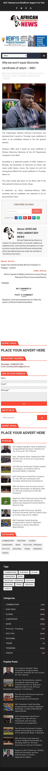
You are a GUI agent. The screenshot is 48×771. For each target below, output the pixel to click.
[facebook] (17, 8)
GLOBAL (14, 76)
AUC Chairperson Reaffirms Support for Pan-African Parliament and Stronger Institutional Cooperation (29, 479)
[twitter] (21, 8)
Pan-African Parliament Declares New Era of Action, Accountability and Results (29, 696)
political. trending (33, 545)
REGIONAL (17, 549)
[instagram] (26, 8)
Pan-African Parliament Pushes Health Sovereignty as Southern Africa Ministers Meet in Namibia (29, 469)
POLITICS (36, 76)
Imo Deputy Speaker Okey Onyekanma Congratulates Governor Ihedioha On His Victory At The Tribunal (29, 449)
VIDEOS (5, 553)
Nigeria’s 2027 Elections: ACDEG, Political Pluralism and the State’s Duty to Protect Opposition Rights (30, 512)
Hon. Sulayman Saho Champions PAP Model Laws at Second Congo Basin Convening (29, 459)
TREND (27, 549)
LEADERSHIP (22, 76)
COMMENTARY (8, 541)
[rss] (31, 8)
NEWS (30, 76)
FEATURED (6, 76)
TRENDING (6, 78)
